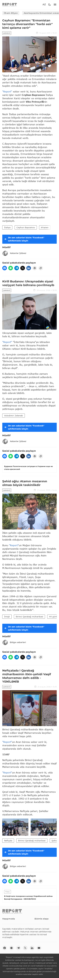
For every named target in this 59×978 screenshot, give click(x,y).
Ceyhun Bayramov (25, 227)
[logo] (9, 4)
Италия (44, 227)
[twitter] (22, 268)
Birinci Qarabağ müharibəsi (29, 616)
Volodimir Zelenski (13, 415)
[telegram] (16, 268)
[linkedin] (28, 268)
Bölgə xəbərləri (18, 642)
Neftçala (8, 840)
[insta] (11, 948)
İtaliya (7, 227)
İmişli (7, 616)
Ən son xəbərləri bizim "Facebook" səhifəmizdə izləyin (26, 239)
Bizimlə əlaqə (42, 918)
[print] (34, 268)
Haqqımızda (8, 918)
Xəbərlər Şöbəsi (18, 253)
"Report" (7, 91)
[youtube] (39, 948)
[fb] (4, 268)
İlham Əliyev (11, 13)
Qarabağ (6, 33)
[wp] (10, 268)
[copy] (40, 268)
